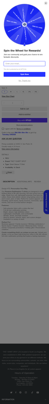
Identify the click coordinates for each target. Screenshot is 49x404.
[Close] (46, 3)
